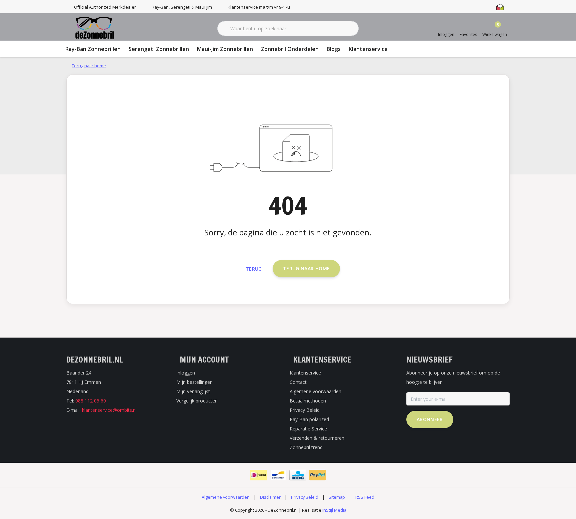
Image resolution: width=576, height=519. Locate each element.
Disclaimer (270, 497)
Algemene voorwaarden (226, 497)
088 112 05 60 (90, 400)
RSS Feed (364, 497)
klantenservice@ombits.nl (109, 410)
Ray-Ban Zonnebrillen (93, 49)
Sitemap (337, 497)
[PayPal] (317, 475)
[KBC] (297, 475)
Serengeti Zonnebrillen (159, 49)
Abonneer (430, 419)
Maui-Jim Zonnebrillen (225, 49)
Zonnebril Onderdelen (290, 49)
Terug (254, 269)
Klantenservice (368, 49)
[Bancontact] (278, 475)
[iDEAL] (258, 475)
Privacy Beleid (304, 497)
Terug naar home (306, 268)
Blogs (334, 49)
